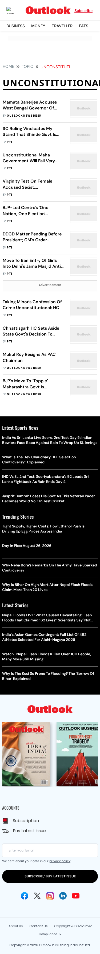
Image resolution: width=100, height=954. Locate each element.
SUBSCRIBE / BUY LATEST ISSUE (50, 876)
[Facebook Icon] (24, 896)
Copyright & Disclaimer (73, 926)
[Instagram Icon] (50, 896)
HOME (8, 66)
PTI (9, 142)
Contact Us (38, 926)
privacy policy (59, 861)
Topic (27, 66)
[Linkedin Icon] (63, 896)
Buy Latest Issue (29, 831)
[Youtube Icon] (75, 896)
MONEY (38, 25)
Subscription (26, 821)
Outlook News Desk (24, 115)
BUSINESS (15, 25)
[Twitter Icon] (37, 896)
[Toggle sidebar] (14, 10)
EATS (83, 25)
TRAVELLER (62, 25)
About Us (16, 926)
